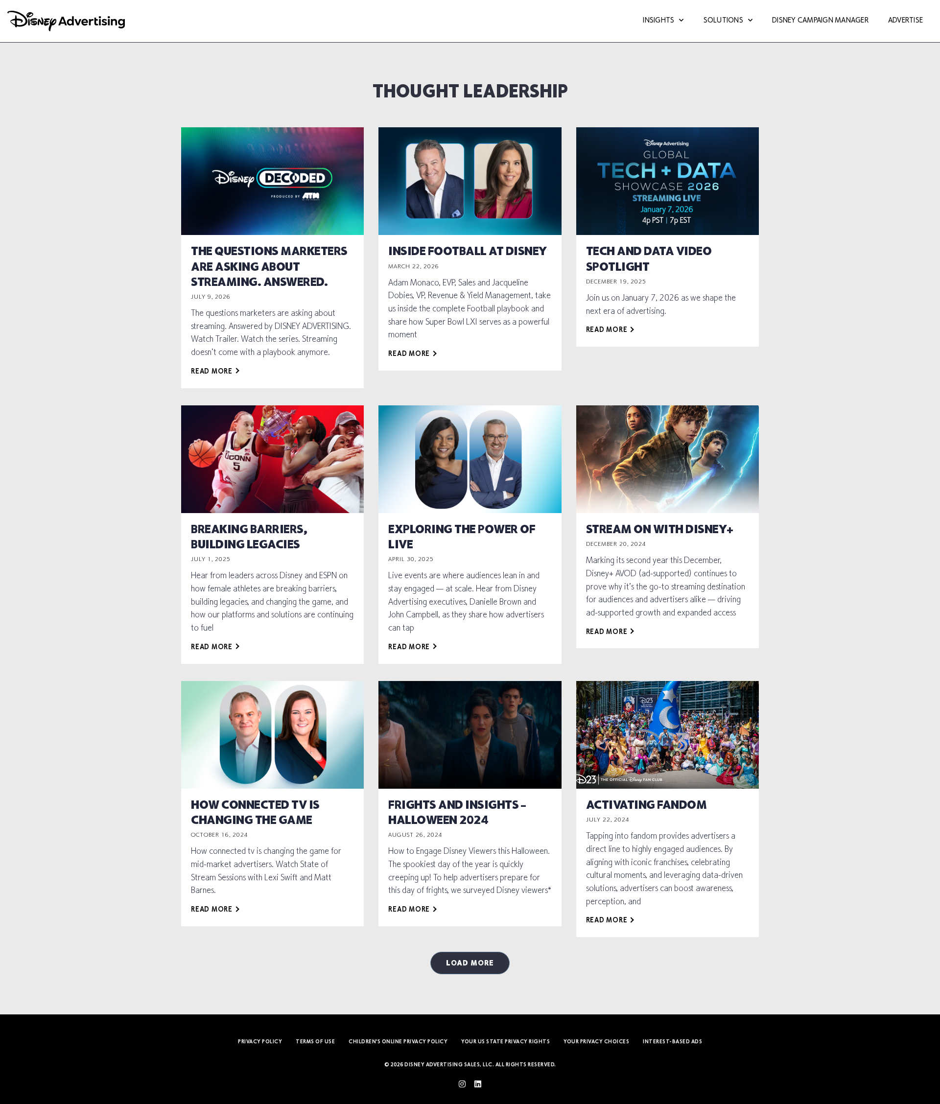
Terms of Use (315, 1042)
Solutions (723, 20)
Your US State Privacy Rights (505, 1042)
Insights (658, 20)
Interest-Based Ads (672, 1042)
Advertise (905, 20)
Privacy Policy (260, 1042)
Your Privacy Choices (596, 1042)
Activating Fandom (646, 806)
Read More (212, 372)
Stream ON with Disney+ (659, 530)
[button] (470, 963)
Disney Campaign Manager (820, 20)
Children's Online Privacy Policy (398, 1042)
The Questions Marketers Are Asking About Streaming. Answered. (269, 267)
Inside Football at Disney (467, 252)
